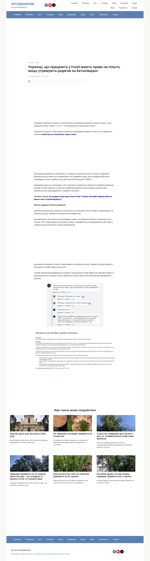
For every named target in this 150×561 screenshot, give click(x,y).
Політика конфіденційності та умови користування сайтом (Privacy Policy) (40, 554)
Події (114, 3)
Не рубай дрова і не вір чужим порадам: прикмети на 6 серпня (114, 475)
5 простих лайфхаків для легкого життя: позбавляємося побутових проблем (115, 436)
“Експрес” (59, 126)
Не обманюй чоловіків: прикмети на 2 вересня (72, 434)
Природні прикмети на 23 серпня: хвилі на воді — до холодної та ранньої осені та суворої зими (28, 476)
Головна (74, 3)
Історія (134, 8)
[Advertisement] (75, 38)
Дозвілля (124, 3)
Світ (95, 3)
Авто (113, 8)
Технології (123, 8)
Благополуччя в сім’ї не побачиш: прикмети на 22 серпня (71, 475)
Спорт (134, 3)
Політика (85, 3)
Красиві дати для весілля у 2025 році (28, 434)
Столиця (104, 3)
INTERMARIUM (22, 4)
